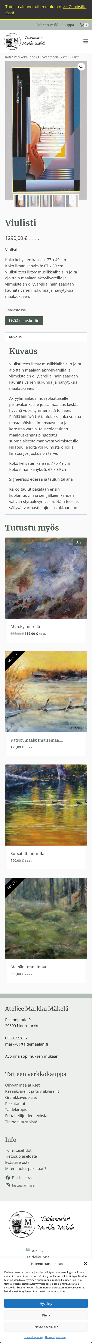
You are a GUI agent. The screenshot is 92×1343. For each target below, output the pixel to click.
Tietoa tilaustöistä (21, 1121)
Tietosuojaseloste (55, 1337)
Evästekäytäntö (33, 1337)
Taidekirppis (16, 1109)
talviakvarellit (47, 1091)
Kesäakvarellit (17, 1091)
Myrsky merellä (25, 626)
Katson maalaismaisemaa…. (36, 740)
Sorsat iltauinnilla (27, 853)
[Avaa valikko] (85, 41)
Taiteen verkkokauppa (55, 25)
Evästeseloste (17, 1162)
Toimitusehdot (18, 1150)
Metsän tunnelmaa (28, 966)
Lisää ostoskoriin (24, 320)
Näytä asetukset (46, 1327)
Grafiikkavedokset (21, 1097)
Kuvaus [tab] (15, 337)
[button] (85, 1263)
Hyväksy (46, 1303)
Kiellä (46, 1315)
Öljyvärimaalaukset (22, 1085)
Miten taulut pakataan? (25, 1168)
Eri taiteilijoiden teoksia (26, 1115)
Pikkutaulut (15, 1103)
